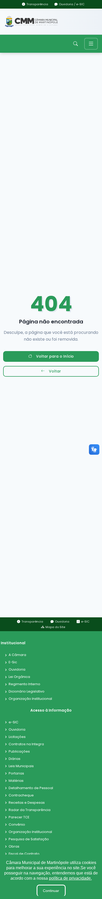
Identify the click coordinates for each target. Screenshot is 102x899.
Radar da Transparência (29, 810)
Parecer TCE (19, 817)
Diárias (14, 759)
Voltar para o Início (55, 356)
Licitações (17, 737)
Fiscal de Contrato (24, 854)
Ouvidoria (17, 669)
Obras (14, 846)
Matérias (16, 781)
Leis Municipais (21, 766)
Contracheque (21, 795)
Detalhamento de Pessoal (31, 788)
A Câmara (17, 655)
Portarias (16, 773)
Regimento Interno (24, 684)
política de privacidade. (70, 878)
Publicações (19, 751)
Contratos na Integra (26, 744)
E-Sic (13, 662)
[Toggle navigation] (91, 44)
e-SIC (13, 722)
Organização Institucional (30, 699)
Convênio (17, 824)
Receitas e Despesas (27, 803)
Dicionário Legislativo (26, 691)
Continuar (51, 891)
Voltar (55, 371)
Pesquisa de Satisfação (29, 839)
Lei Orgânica (19, 677)
